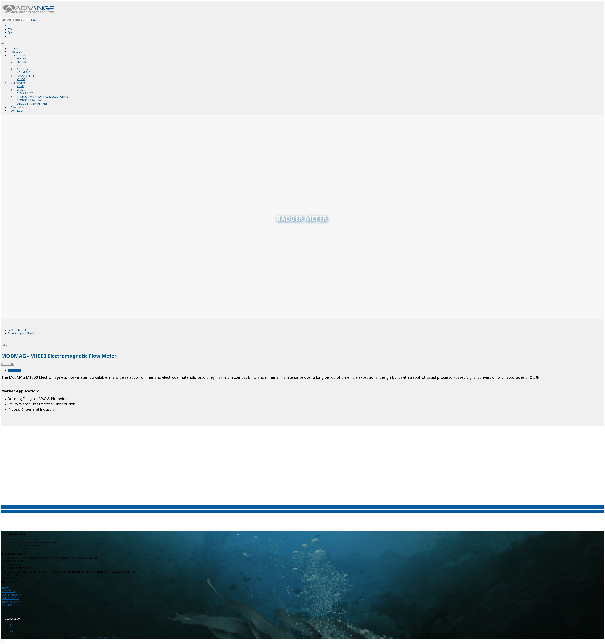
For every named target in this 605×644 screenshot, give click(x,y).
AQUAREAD (23, 72)
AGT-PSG (22, 69)
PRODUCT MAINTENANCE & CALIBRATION (42, 96)
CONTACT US (10, 605)
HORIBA (21, 58)
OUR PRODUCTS (12, 595)
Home (14, 48)
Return (8, 345)
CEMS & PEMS (25, 93)
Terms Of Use (87, 637)
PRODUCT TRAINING (29, 100)
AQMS (20, 86)
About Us (16, 51)
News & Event (19, 107)
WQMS (21, 89)
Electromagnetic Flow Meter (24, 333)
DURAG (21, 62)
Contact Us (17, 110)
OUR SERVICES (10, 598)
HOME (6, 588)
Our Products (18, 55)
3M (19, 65)
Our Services (18, 83)
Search (35, 19)
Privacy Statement (107, 637)
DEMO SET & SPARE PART (32, 103)
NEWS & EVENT (11, 601)
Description (14, 370)
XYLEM (21, 79)
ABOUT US (8, 591)
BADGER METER (26, 76)
